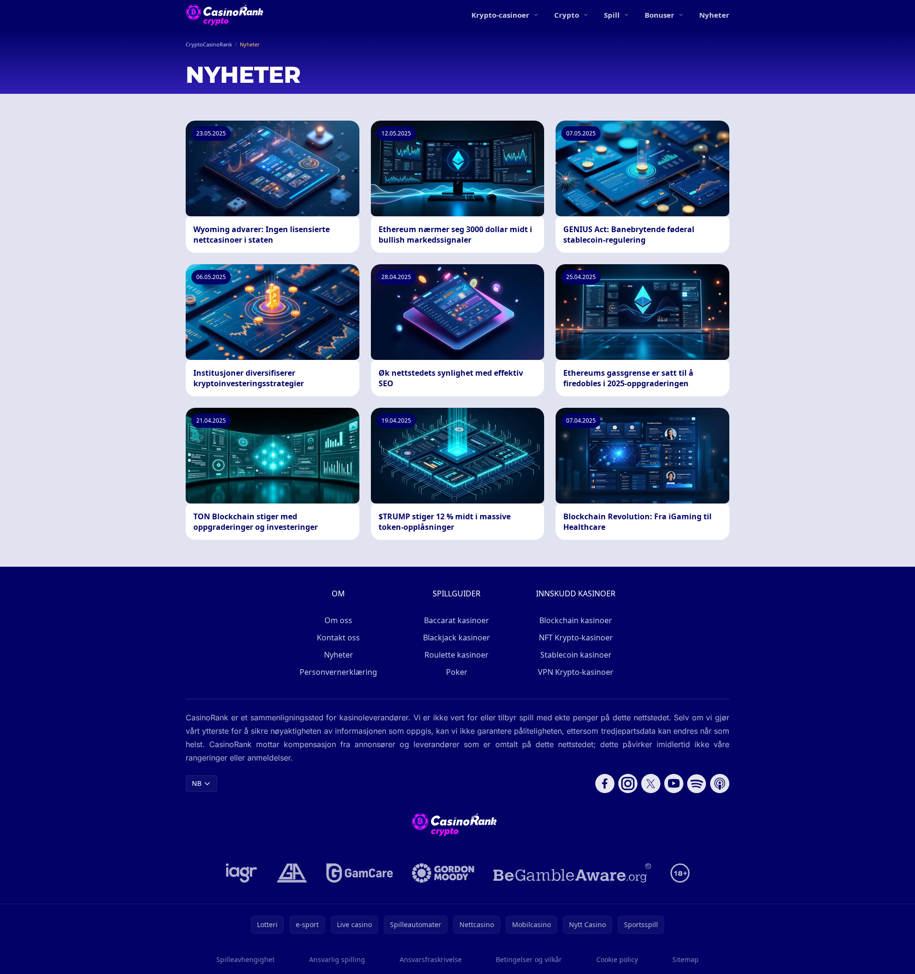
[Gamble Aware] (572, 873)
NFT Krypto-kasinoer (576, 637)
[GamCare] (359, 873)
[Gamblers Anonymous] (292, 873)
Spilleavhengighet (245, 959)
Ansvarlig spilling (337, 959)
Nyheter (714, 15)
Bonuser (659, 15)
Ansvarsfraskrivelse (431, 959)
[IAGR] (241, 873)
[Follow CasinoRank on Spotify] (696, 783)
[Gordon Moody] (443, 873)
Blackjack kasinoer (456, 637)
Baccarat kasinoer (456, 620)
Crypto (566, 15)
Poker (457, 672)
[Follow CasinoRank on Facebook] (604, 783)
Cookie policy (617, 959)
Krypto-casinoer (500, 15)
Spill (612, 15)
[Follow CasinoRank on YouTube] (673, 783)
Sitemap (685, 959)
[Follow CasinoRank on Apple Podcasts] (719, 783)
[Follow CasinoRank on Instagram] (627, 783)
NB (196, 783)
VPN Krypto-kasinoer (576, 672)
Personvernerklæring (338, 672)
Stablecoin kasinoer (576, 654)
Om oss (338, 620)
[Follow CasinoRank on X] (650, 783)
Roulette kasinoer (456, 654)
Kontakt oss (338, 637)
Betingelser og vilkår (529, 959)
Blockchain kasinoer (575, 620)
